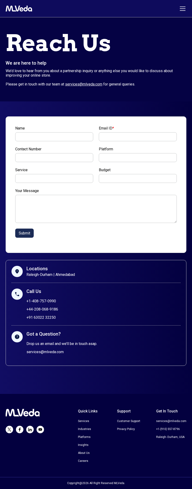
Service (21, 170)
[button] (181, 8)
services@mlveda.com (83, 84)
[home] (19, 8)
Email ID (106, 128)
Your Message (27, 191)
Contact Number (28, 149)
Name (20, 128)
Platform (106, 149)
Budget (105, 170)
